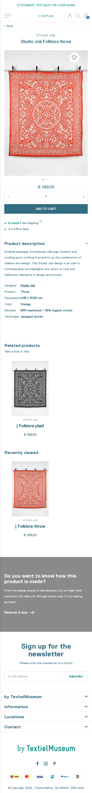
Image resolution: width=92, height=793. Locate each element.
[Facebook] (37, 763)
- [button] (8, 197)
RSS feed (77, 788)
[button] (8, 16)
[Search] (78, 15)
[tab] (46, 243)
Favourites (74, 57)
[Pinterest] (54, 763)
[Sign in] (70, 15)
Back (10, 26)
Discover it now (16, 612)
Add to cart (46, 209)
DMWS (63, 788)
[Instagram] (46, 763)
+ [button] (83, 197)
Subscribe (76, 676)
